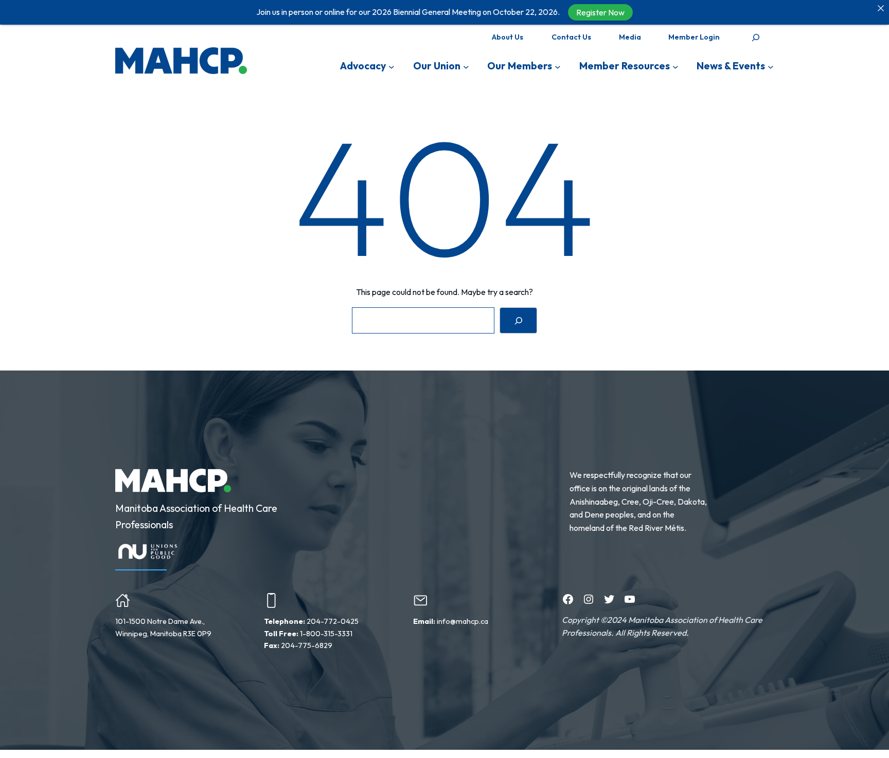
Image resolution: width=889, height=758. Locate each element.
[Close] (881, 8)
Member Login (694, 37)
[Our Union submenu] (466, 66)
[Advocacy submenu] (391, 66)
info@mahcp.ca (462, 621)
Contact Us (571, 37)
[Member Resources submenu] (675, 66)
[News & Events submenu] (771, 66)
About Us (507, 37)
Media (630, 37)
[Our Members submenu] (558, 66)
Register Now (600, 12)
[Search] (518, 320)
